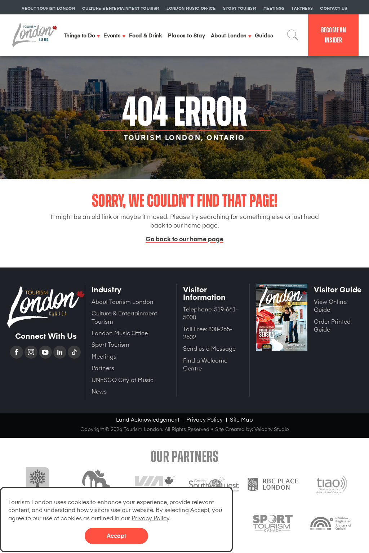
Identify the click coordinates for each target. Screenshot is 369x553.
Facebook (17, 352)
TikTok (75, 352)
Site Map (241, 419)
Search (293, 35)
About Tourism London (123, 301)
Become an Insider (333, 35)
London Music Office (120, 333)
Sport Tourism (110, 344)
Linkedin (60, 352)
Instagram (32, 352)
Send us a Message (209, 348)
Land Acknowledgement (147, 419)
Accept (116, 535)
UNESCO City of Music (123, 379)
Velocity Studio (271, 429)
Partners (103, 368)
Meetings (104, 356)
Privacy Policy (150, 518)
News (99, 391)
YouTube (46, 352)
